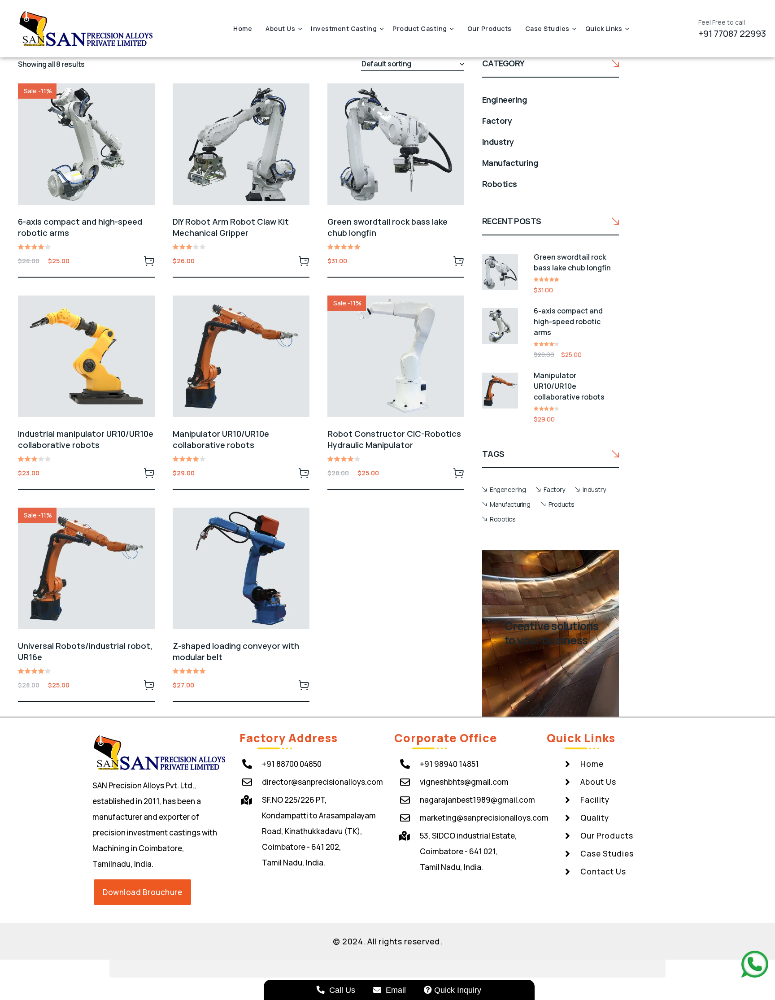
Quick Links (604, 28)
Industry (594, 489)
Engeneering (508, 489)
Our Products (489, 28)
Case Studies (547, 28)
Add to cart (149, 260)
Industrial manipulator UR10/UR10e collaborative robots (85, 439)
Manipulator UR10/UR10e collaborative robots (221, 439)
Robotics (503, 519)
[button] (142, 892)
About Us (280, 28)
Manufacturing (510, 504)
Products (562, 504)
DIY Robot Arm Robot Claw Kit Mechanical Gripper (231, 227)
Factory (554, 489)
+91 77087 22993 (732, 33)
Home (242, 28)
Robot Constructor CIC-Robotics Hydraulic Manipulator (394, 439)
